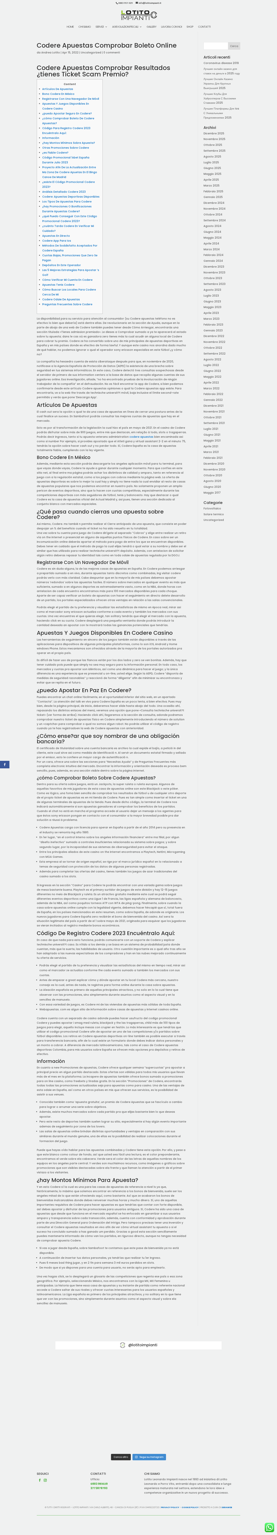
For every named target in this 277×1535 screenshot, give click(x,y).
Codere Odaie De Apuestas (61, 299)
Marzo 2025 (212, 185)
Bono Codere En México (58, 94)
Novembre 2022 (214, 342)
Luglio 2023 (211, 296)
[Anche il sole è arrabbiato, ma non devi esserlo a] (195, 1435)
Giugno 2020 (212, 487)
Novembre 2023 (214, 272)
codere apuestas (141, 437)
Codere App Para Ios (56, 241)
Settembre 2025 (215, 151)
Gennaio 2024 (213, 261)
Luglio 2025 (211, 162)
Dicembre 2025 (214, 133)
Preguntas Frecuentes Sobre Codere (67, 304)
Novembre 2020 (214, 469)
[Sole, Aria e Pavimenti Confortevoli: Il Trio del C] (195, 1371)
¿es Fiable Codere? (55, 152)
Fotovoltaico (212, 508)
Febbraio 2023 (213, 324)
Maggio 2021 (212, 440)
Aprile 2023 (211, 313)
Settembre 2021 (214, 423)
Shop (190, 27)
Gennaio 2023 (213, 330)
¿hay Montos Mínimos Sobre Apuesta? (68, 143)
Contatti (204, 27)
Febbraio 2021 (213, 458)
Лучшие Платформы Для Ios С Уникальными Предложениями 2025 (221, 113)
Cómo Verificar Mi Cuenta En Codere (67, 280)
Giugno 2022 (212, 371)
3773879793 (98, 1488)
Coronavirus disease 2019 (221, 63)
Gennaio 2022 (213, 400)
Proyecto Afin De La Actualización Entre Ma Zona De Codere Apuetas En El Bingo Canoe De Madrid (69, 172)
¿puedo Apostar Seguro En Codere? (67, 113)
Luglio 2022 (211, 365)
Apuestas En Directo (56, 236)
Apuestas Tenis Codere (58, 285)
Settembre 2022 (215, 353)
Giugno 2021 (212, 435)
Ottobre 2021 (212, 417)
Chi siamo (84, 27)
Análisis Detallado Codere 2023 (64, 192)
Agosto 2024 (212, 226)
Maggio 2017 (212, 493)
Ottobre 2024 (213, 214)
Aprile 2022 (211, 382)
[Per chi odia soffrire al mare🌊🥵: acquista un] (195, 1403)
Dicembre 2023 (214, 267)
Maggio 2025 (212, 174)
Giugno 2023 (212, 301)
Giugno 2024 (212, 232)
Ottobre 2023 (213, 278)
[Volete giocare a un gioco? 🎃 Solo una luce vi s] (82, 1371)
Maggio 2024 (213, 238)
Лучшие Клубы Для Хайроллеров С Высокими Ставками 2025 (220, 98)
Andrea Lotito (50, 52)
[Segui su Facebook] (40, 1480)
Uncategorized (91, 52)
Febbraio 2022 (213, 394)
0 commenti (111, 52)
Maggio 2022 (212, 377)
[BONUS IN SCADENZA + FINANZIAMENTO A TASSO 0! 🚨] (138, 1371)
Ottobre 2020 (213, 475)
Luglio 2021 (211, 429)
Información (50, 138)
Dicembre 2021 (213, 406)
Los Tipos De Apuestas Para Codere (67, 201)
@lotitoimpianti (142, 1345)
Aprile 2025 (211, 180)
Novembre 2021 (214, 411)
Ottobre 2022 (213, 348)
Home (70, 27)
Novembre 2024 (215, 209)
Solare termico (214, 514)
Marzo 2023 (212, 319)
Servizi (100, 27)
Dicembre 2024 (214, 203)
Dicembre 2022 (214, 336)
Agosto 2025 (212, 156)
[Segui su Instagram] (45, 1480)
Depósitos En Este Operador (61, 265)
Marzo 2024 (212, 249)
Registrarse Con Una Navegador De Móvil (70, 99)
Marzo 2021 (211, 452)
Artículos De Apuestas (57, 89)
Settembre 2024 (215, 220)
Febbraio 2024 (213, 255)
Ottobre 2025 (213, 145)
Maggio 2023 (212, 307)
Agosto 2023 (212, 290)
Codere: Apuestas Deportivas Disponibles (70, 197)
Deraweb (227, 1507)
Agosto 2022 (212, 359)
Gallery (151, 27)
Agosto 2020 (212, 481)
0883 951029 (99, 1484)
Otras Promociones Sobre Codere (65, 148)
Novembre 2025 (214, 139)
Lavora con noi (171, 27)
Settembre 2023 (215, 284)
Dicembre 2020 (214, 464)
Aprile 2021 (211, 446)
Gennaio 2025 (213, 197)
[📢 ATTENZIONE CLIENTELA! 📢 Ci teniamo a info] (138, 1403)
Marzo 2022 (212, 388)
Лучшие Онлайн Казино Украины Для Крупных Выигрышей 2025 (218, 83)
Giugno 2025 (212, 168)
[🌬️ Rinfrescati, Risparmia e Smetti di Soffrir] (82, 1435)
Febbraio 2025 (213, 191)
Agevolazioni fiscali (125, 27)
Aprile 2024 (211, 243)
